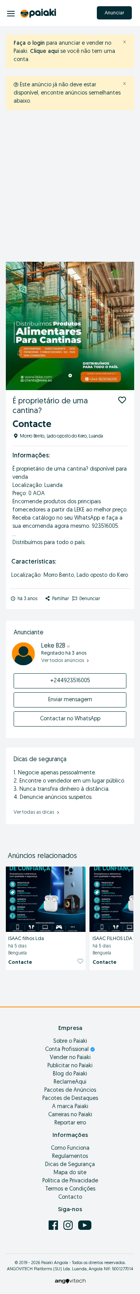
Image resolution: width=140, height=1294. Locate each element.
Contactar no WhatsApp (70, 719)
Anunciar (114, 13)
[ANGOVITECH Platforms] (70, 1281)
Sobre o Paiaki (70, 1041)
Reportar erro (70, 1123)
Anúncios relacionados (42, 856)
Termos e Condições (70, 1189)
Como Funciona (70, 1148)
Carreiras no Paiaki (70, 1115)
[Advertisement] (70, 188)
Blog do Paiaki (70, 1074)
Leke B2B (54, 646)
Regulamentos (70, 1156)
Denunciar (89, 599)
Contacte (20, 962)
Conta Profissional (67, 1049)
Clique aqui (44, 51)
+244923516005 (70, 681)
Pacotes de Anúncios (70, 1090)
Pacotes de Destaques (70, 1098)
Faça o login (29, 43)
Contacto (70, 1197)
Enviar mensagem (70, 700)
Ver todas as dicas (34, 812)
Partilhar (60, 599)
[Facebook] (54, 1225)
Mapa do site (70, 1173)
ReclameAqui (70, 1082)
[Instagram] (68, 1225)
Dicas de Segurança (70, 1165)
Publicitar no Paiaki (70, 1066)
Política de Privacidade (70, 1181)
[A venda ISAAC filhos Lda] (45, 898)
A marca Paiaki (70, 1107)
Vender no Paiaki (70, 1058)
